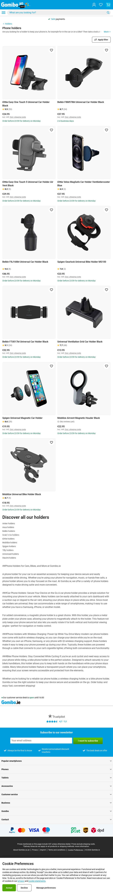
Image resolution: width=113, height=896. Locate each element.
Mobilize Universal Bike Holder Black (21, 494)
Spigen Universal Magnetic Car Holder (22, 418)
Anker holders (8, 523)
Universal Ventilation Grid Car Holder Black (79, 341)
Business (5, 803)
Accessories (7, 786)
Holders (8, 24)
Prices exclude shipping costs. (83, 844)
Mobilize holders (9, 542)
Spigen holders (9, 546)
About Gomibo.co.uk (21, 850)
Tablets (5, 778)
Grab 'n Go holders (10, 535)
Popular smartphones (11, 761)
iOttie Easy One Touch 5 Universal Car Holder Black (26, 104)
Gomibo (5, 811)
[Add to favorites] (51, 50)
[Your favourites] (101, 5)
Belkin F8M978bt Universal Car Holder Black (80, 102)
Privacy (35, 850)
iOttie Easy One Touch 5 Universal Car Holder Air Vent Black (27, 184)
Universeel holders (10, 554)
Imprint (43, 850)
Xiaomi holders (9, 558)
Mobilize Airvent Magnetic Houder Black (78, 418)
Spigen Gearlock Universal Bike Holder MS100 (81, 261)
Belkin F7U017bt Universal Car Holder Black (25, 341)
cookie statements (37, 881)
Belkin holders (8, 531)
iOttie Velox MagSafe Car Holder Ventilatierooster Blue (83, 184)
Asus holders (8, 527)
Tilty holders (7, 550)
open (31, 697)
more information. (82, 846)
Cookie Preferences (75, 850)
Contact (5, 819)
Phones (5, 769)
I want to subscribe (88, 740)
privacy (21, 881)
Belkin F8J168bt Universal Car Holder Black (25, 261)
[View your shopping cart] (108, 4)
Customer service (9, 794)
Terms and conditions (56, 850)
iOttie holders (8, 539)
